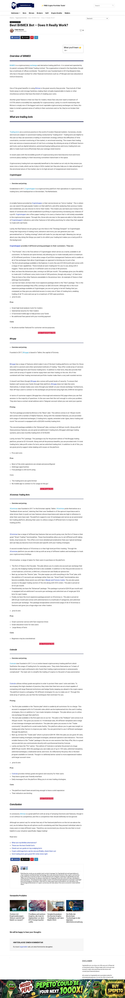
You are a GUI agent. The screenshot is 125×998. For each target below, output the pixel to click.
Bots (24, 13)
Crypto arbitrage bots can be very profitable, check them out (34, 851)
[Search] (113, 5)
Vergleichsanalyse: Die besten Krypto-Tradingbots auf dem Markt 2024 (55, 917)
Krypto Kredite (56, 13)
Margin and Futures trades (55, 580)
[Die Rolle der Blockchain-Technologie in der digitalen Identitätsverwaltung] (74, 901)
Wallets (67, 13)
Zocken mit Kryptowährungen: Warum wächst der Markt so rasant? (17, 917)
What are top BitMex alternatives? (24, 843)
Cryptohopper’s (17, 220)
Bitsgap (26, 352)
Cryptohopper (30, 189)
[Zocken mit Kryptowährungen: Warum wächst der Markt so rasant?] (18, 901)
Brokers (40, 13)
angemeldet (23, 947)
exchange (33, 65)
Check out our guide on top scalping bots (27, 848)
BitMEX (13, 65)
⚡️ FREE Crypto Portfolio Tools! (53, 6)
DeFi (47, 13)
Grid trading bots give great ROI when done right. (30, 854)
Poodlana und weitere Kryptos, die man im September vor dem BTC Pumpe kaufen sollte (37, 918)
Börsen (31, 13)
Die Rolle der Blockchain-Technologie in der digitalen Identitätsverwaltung (74, 918)
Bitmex (37, 88)
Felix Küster (19, 30)
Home (12, 18)
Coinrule (13, 663)
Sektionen (15, 13)
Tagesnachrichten (21, 18)
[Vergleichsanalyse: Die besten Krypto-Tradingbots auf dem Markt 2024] (56, 901)
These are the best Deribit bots (23, 845)
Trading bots (14, 132)
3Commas (14, 509)
